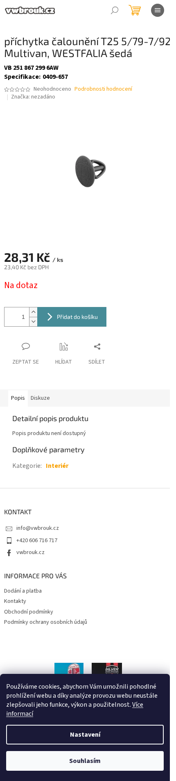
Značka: (33, 97)
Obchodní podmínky (28, 612)
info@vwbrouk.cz (37, 528)
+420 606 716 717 (36, 540)
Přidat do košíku (77, 316)
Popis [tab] (18, 398)
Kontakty (15, 601)
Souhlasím (85, 760)
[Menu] (157, 10)
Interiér (57, 465)
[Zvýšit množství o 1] (33, 312)
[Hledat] (114, 10)
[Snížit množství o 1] (33, 321)
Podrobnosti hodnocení (103, 89)
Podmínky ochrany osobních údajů (45, 622)
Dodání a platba (23, 591)
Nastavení (85, 734)
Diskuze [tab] (40, 398)
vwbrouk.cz (30, 552)
